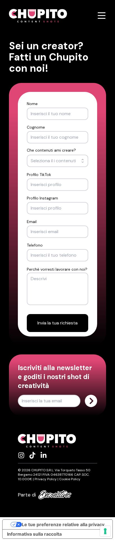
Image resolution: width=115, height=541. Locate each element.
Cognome (36, 127)
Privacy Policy (46, 479)
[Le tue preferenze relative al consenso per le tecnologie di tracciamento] (105, 531)
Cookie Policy (69, 479)
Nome (32, 103)
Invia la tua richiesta (57, 323)
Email (32, 221)
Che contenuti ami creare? (51, 150)
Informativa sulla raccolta (34, 534)
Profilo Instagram (42, 198)
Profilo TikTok (39, 174)
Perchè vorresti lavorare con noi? (57, 269)
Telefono (35, 245)
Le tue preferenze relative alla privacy (63, 524)
